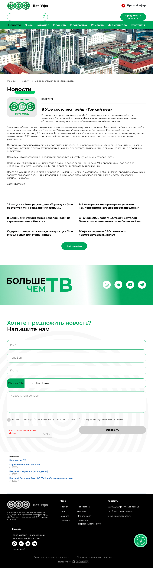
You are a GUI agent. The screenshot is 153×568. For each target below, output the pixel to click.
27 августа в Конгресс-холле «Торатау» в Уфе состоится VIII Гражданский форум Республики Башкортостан (40, 208)
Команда (42, 25)
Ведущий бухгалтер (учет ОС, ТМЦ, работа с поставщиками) (41, 478)
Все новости (74, 246)
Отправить (112, 429)
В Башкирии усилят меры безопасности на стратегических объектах (39, 219)
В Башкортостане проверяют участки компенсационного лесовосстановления (109, 206)
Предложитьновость (133, 17)
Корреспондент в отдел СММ (24, 464)
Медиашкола (117, 25)
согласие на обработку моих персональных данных (92, 419)
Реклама (97, 25)
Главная (11, 81)
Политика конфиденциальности (89, 522)
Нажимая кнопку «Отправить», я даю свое (67, 419)
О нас (29, 25)
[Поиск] (43, 16)
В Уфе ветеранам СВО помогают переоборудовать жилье (102, 233)
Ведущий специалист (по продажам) (28, 471)
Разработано (64, 561)
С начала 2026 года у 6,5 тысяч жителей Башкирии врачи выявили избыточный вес (110, 219)
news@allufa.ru (123, 516)
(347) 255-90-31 (126, 511)
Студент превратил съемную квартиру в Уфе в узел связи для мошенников (40, 233)
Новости (14, 25)
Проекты (59, 25)
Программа (78, 25)
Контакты (138, 25)
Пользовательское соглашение (94, 557)
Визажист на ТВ (17, 460)
